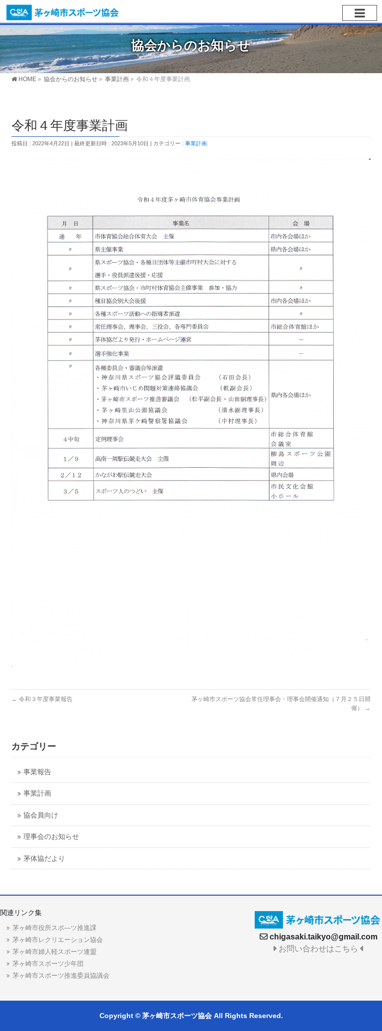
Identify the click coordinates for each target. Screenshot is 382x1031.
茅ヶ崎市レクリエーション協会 (57, 939)
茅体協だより (44, 858)
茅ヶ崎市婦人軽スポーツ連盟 (54, 951)
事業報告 (37, 772)
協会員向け (40, 815)
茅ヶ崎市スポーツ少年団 (48, 963)
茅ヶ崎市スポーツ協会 (177, 1016)
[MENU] (359, 13)
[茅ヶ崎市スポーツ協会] (63, 11)
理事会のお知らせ (51, 836)
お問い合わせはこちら (318, 948)
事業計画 (196, 143)
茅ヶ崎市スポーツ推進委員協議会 (60, 975)
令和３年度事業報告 (42, 699)
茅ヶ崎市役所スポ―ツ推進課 (54, 927)
